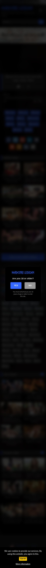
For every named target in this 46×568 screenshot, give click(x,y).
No (30, 285)
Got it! (23, 559)
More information (23, 564)
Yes (16, 285)
